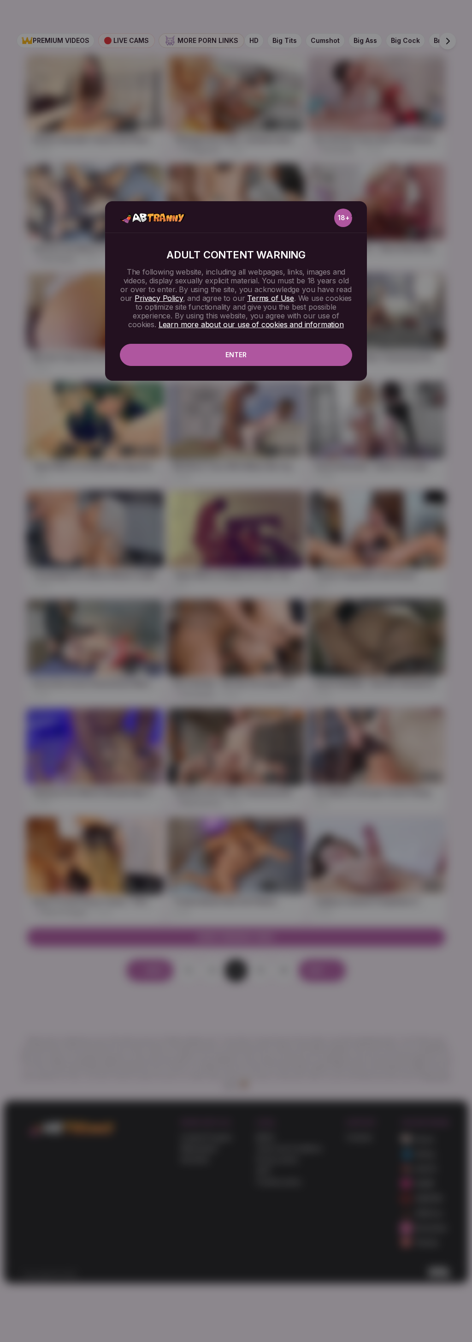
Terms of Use (270, 298)
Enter (236, 355)
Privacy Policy (159, 298)
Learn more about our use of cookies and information (251, 324)
